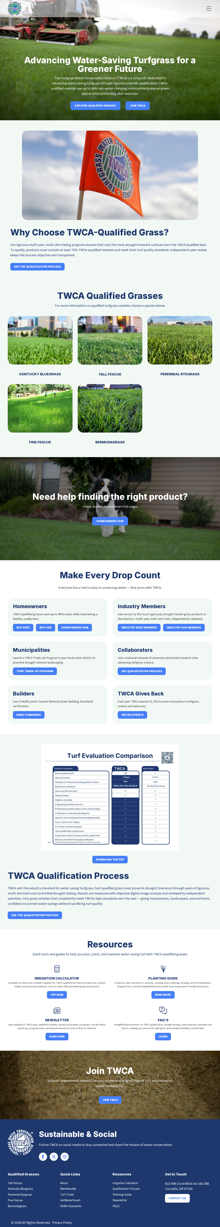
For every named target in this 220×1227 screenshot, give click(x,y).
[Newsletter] (57, 1010)
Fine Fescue (40, 442)
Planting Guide (163, 978)
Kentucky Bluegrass (40, 374)
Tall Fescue (109, 374)
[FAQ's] (163, 1010)
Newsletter (57, 1020)
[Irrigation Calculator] (57, 969)
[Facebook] (43, 1157)
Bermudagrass (110, 442)
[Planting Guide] (163, 969)
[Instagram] (64, 1157)
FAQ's (163, 1020)
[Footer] (54, 1157)
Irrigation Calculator (57, 978)
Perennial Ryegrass (180, 374)
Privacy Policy (62, 1222)
